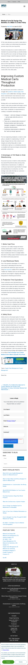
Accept (8, 662)
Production (14, 624)
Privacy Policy (11, 421)
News (9, 1)
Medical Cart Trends (9, 548)
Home (3, 14)
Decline (21, 662)
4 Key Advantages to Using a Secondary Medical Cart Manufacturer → (14, 388)
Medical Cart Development (11, 535)
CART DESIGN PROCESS (14, 613)
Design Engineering (14, 618)
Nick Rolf (9, 26)
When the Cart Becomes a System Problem (14, 501)
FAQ (19, 1)
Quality (6, 545)
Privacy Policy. (6, 650)
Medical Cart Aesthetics (10, 543)
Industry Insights (8, 537)
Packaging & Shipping (9, 550)
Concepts (14, 615)
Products (6, 554)
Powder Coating (8, 552)
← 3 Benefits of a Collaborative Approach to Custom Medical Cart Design (13, 385)
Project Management (9, 541)
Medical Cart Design (9, 533)
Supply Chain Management (12, 368)
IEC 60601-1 (7, 539)
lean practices (7, 269)
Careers (14, 1)
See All (4, 557)
